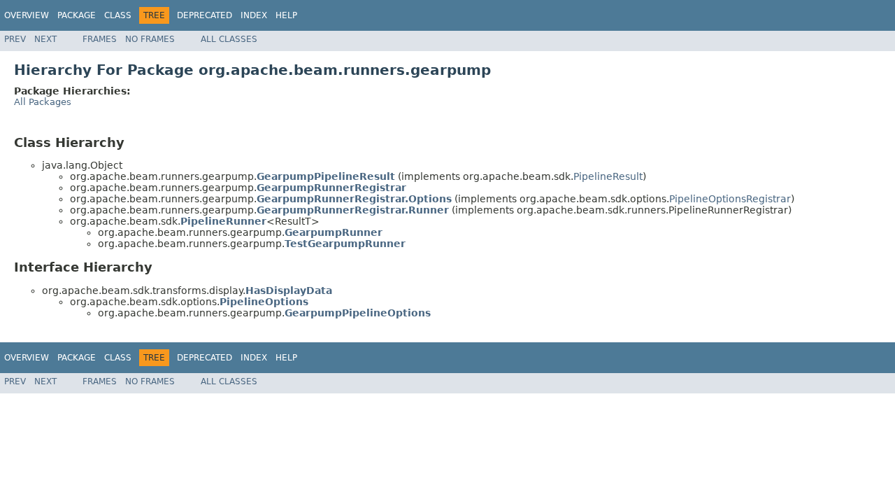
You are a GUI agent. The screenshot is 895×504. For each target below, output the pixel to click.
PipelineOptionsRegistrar (730, 198)
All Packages (42, 102)
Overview (26, 15)
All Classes (229, 39)
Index (254, 15)
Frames (100, 39)
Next (45, 39)
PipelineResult (608, 176)
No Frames (150, 39)
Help (286, 15)
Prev (15, 39)
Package (76, 15)
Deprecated (204, 15)
